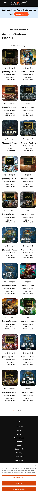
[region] (19, 477)
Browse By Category (18, 29)
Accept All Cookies (19, 489)
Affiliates (19, 441)
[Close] (35, 465)
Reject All (19, 483)
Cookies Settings (19, 477)
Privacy (19, 453)
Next (20, 410)
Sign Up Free (21, 14)
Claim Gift (19, 460)
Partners (19, 434)
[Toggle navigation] (5, 3)
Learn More (19, 456)
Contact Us (19, 449)
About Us (19, 427)
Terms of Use (19, 438)
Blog (19, 445)
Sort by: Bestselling (18, 46)
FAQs (19, 430)
